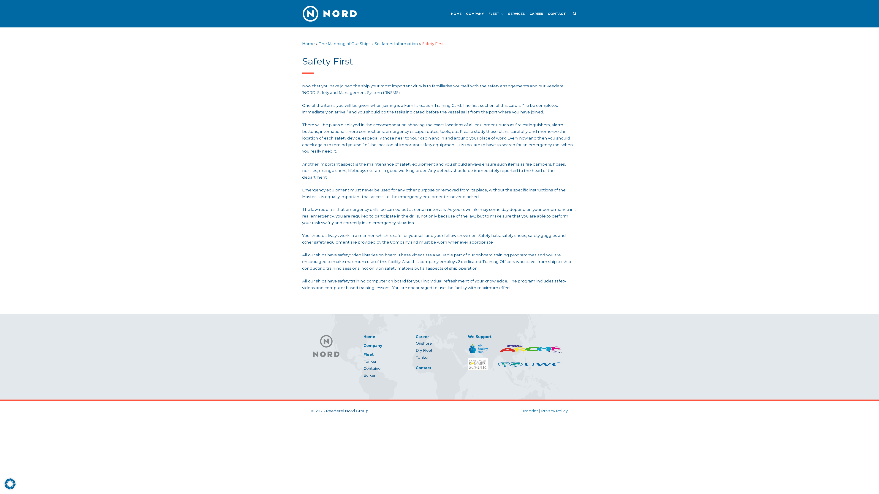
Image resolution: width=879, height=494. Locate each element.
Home (369, 337)
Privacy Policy (554, 411)
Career (422, 337)
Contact (423, 368)
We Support (479, 337)
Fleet (369, 354)
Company (373, 346)
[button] (501, 13)
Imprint (530, 411)
